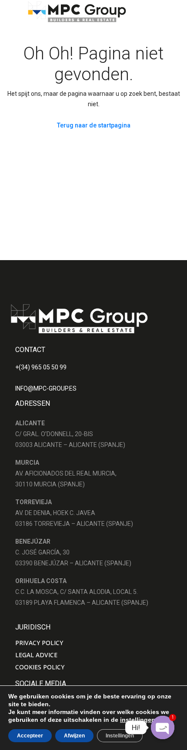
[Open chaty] (162, 727)
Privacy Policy (39, 643)
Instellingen (120, 736)
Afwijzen (74, 736)
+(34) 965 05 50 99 (41, 367)
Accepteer (30, 736)
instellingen (137, 719)
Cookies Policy (39, 667)
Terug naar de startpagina (93, 125)
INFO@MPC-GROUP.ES (46, 388)
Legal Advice (36, 655)
